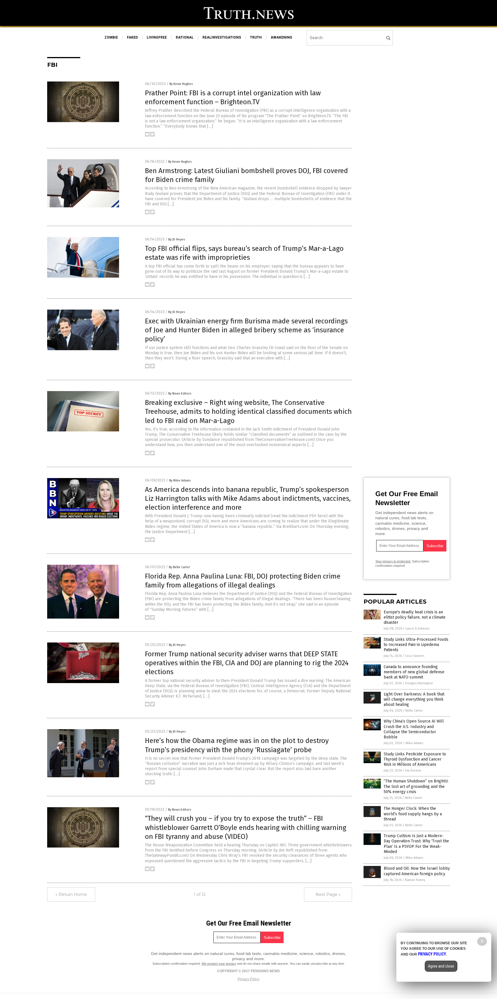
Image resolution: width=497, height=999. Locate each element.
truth (256, 37)
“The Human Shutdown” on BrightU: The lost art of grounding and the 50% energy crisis (416, 786)
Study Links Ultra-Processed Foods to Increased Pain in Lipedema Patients (416, 644)
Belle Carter (414, 710)
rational (185, 37)
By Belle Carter (179, 567)
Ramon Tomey (415, 880)
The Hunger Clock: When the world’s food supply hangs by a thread (413, 813)
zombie (111, 37)
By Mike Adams (180, 480)
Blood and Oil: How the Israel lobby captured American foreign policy (417, 871)
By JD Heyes (176, 239)
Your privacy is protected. (393, 561)
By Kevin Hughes (181, 84)
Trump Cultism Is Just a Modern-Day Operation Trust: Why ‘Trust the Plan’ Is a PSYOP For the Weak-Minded (416, 843)
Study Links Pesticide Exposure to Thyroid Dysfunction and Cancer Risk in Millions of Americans (415, 759)
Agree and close (441, 966)
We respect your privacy (219, 963)
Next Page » (328, 894)
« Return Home (71, 894)
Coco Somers (414, 656)
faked (132, 37)
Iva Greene (413, 770)
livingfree (157, 37)
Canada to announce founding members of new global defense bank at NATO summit (414, 672)
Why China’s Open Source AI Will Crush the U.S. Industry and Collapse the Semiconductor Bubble (414, 729)
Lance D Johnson (417, 628)
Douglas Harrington (419, 683)
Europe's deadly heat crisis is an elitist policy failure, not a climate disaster (415, 617)
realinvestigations (221, 37)
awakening (281, 37)
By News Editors (179, 393)
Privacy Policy (248, 979)
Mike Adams (414, 743)
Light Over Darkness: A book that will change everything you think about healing (414, 699)
